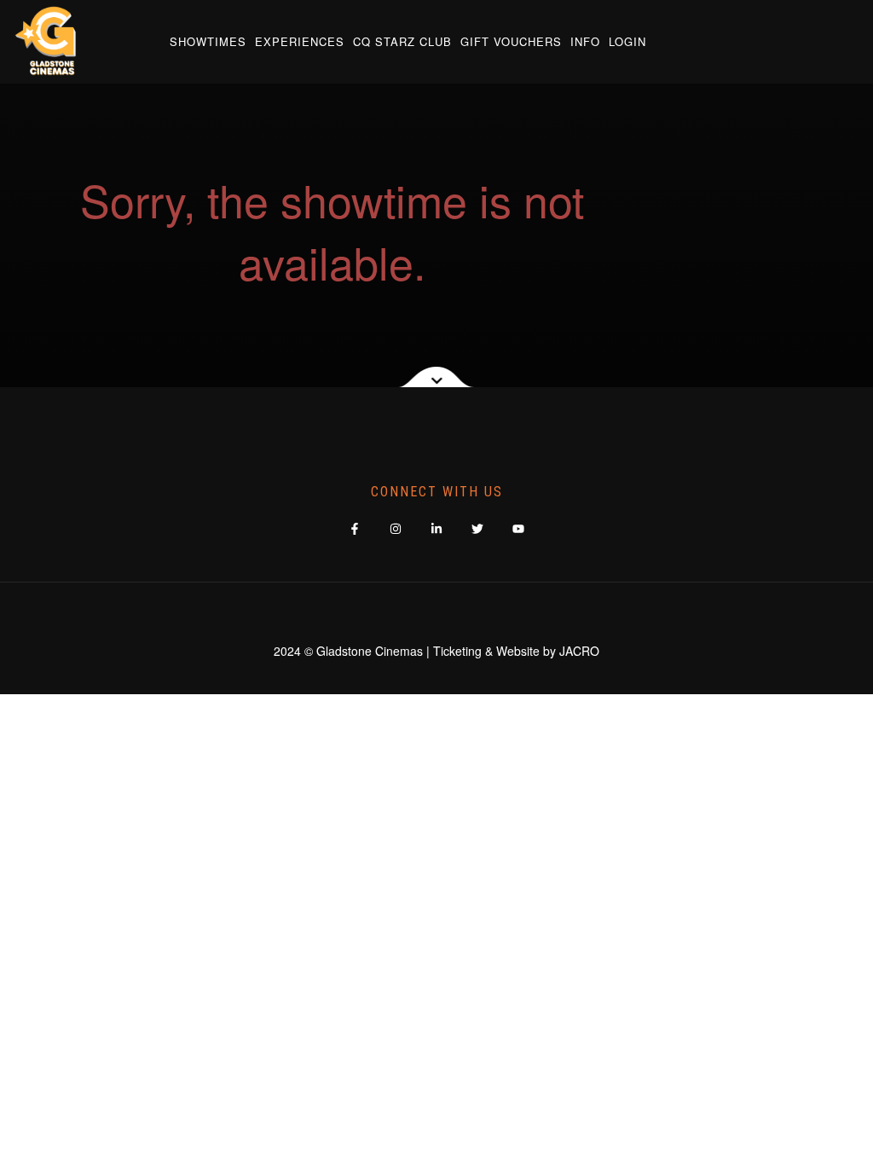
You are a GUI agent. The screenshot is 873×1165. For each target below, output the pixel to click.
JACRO (579, 650)
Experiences (299, 41)
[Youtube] (518, 528)
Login (627, 41)
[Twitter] (478, 528)
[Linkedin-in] (437, 528)
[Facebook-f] (355, 528)
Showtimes (208, 41)
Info (585, 41)
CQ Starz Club (402, 41)
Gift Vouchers (511, 41)
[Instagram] (396, 528)
